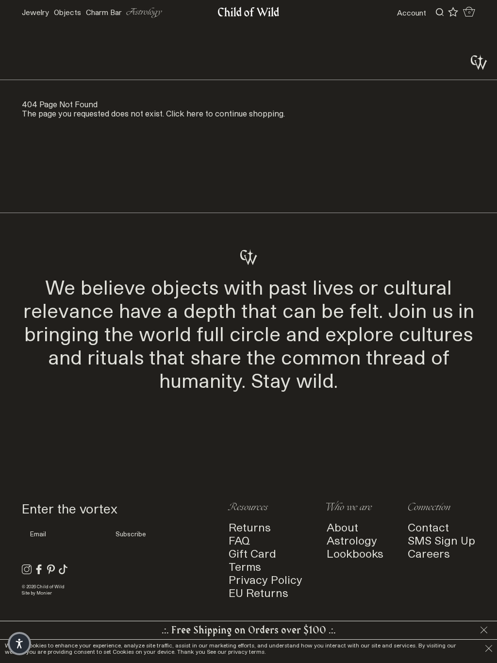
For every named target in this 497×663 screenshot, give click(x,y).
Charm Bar (104, 12)
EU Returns (258, 592)
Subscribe (131, 534)
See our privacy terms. (236, 651)
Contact (428, 526)
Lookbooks (355, 553)
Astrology (144, 12)
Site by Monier (37, 593)
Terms (245, 566)
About (342, 526)
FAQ (239, 540)
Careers (429, 553)
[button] (19, 643)
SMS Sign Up (441, 540)
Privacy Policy (265, 579)
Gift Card (252, 553)
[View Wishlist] (453, 12)
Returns (250, 526)
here (194, 113)
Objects (67, 12)
